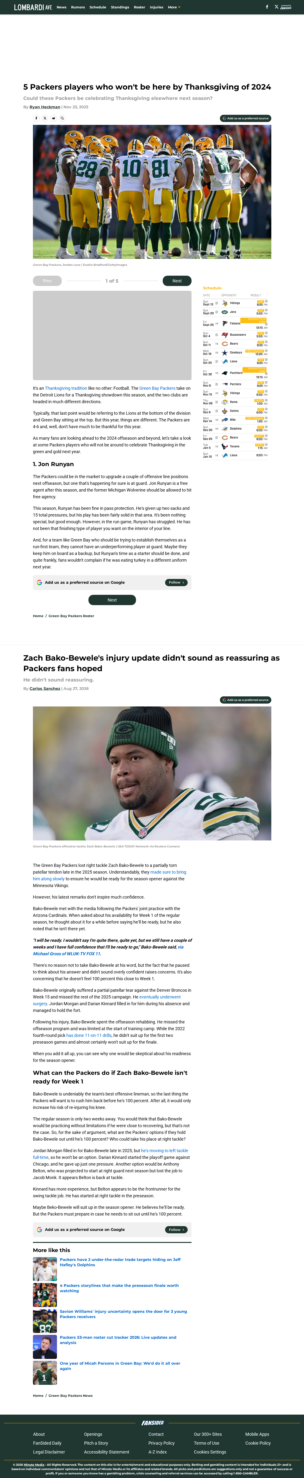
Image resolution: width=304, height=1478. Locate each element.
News (61, 7)
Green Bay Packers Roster (71, 616)
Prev (47, 280)
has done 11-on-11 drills (89, 1035)
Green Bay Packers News (71, 1395)
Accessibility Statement (106, 1451)
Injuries (156, 7)
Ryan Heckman (45, 107)
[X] (277, 7)
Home (38, 616)
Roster (139, 7)
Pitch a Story (96, 1443)
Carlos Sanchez (45, 688)
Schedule (98, 7)
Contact (156, 1434)
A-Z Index (158, 1451)
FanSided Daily (47, 1443)
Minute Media (34, 1464)
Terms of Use (206, 1443)
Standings (120, 7)
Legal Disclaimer (49, 1451)
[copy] (62, 118)
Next (177, 280)
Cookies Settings (210, 1451)
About (39, 1434)
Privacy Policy (162, 1443)
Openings (93, 1434)
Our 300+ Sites (208, 1434)
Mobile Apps (257, 1434)
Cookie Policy (258, 1443)
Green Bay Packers (157, 388)
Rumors (78, 7)
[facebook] (267, 7)
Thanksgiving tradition (66, 388)
